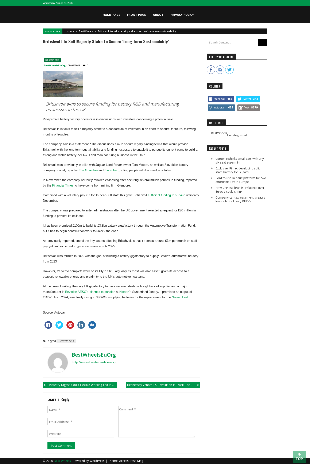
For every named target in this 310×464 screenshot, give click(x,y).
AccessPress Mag (131, 461)
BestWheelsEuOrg (55, 65)
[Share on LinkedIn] (81, 327)
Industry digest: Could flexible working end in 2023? (83, 385)
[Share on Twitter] (59, 327)
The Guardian (88, 170)
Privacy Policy (182, 15)
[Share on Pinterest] (70, 327)
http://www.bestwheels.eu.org (94, 362)
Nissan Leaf (180, 297)
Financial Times (63, 185)
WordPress (97, 461)
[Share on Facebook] (48, 327)
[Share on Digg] (92, 327)
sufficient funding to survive (166, 195)
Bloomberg (111, 170)
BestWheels (86, 31)
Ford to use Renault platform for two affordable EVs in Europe (241, 180)
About (158, 15)
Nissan (124, 292)
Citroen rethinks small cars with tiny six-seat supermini (240, 160)
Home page (111, 15)
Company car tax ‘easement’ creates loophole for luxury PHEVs (240, 199)
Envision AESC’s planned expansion (90, 292)
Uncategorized (237, 135)
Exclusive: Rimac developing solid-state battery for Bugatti (238, 170)
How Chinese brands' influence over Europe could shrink (240, 189)
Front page (136, 15)
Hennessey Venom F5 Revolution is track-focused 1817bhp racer (163, 385)
